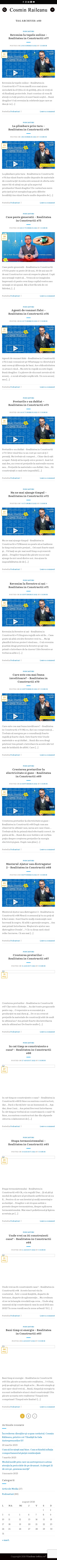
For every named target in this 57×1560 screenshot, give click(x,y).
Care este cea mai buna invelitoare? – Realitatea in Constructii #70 (28, 678)
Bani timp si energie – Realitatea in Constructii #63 (28, 1331)
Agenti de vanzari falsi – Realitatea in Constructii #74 (28, 311)
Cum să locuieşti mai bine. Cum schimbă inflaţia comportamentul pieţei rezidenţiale (27, 1451)
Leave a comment (47, 111)
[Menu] (52, 9)
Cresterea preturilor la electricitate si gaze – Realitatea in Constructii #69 (28, 772)
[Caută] (4, 9)
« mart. (6, 1539)
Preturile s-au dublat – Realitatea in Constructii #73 (28, 403)
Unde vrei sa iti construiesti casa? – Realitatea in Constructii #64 (28, 1238)
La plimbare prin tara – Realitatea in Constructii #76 (28, 127)
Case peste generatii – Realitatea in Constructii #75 (28, 218)
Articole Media (10, 1488)
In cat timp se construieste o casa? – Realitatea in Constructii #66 (28, 1049)
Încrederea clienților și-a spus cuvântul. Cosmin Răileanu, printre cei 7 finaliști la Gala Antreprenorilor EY (28, 1437)
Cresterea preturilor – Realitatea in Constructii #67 (28, 956)
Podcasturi (8, 1493)
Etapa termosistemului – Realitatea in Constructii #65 (28, 1142)
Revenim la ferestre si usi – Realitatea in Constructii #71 (28, 585)
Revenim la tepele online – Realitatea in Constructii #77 (28, 36)
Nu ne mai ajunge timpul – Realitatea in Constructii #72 (28, 494)
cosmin (43, 45)
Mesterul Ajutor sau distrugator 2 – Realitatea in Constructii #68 (28, 865)
